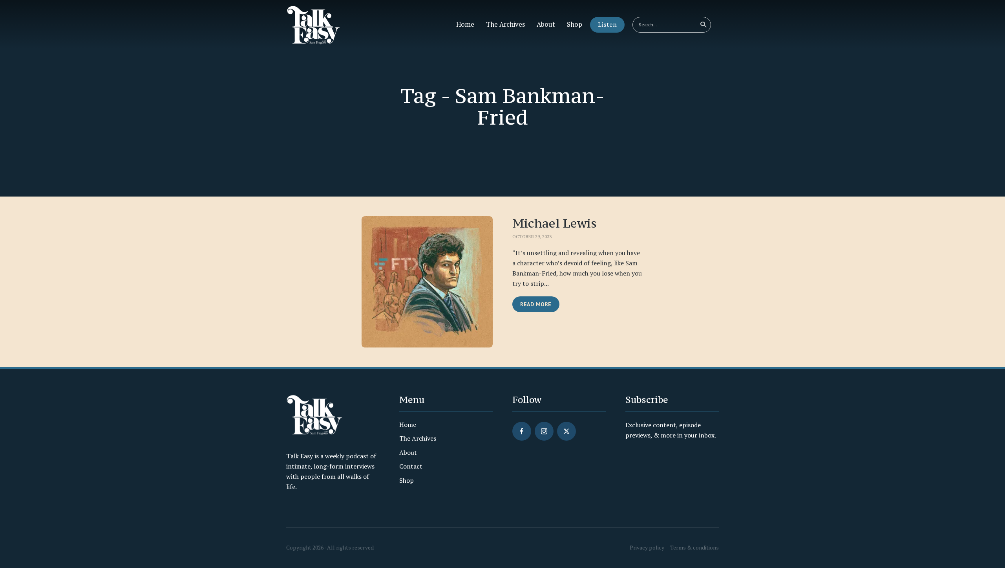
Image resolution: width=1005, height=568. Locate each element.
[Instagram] (544, 431)
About (546, 24)
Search (703, 25)
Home (465, 24)
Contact (410, 466)
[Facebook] (521, 431)
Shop (574, 24)
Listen (607, 24)
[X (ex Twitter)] (566, 431)
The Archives (505, 24)
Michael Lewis (554, 223)
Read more (536, 304)
